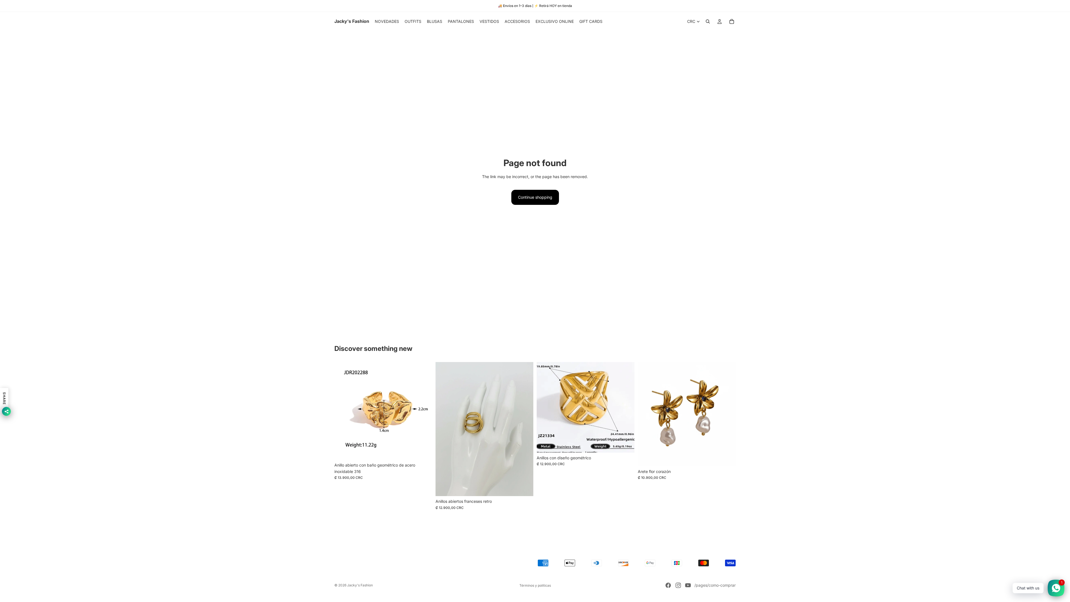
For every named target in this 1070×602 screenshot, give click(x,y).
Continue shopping (535, 197)
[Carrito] (732, 21)
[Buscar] (708, 21)
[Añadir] (424, 451)
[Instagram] (678, 585)
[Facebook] (668, 585)
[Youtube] (688, 585)
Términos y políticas (535, 585)
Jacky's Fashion (360, 585)
